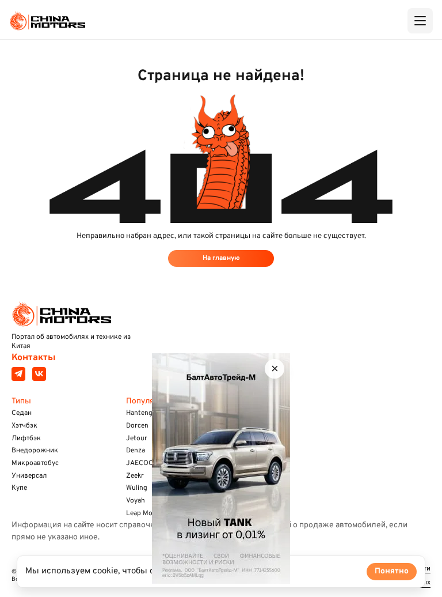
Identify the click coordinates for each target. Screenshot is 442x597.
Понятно (392, 571)
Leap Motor (144, 513)
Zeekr (135, 476)
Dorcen (137, 425)
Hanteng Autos (149, 413)
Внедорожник (35, 450)
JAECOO (140, 463)
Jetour (136, 438)
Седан (22, 413)
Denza (135, 450)
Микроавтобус (35, 463)
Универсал (29, 476)
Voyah (135, 500)
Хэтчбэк (24, 425)
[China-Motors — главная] (47, 20)
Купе (19, 488)
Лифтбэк (26, 438)
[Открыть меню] (420, 20)
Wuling (136, 488)
